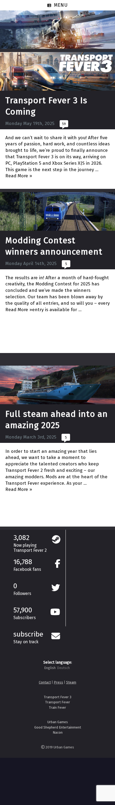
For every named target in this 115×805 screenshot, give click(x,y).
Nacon (58, 732)
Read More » (18, 176)
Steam (71, 682)
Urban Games (57, 722)
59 (64, 124)
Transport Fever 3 (57, 697)
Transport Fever (57, 702)
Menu (61, 5)
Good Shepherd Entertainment (57, 727)
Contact (45, 682)
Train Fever (57, 707)
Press (58, 682)
